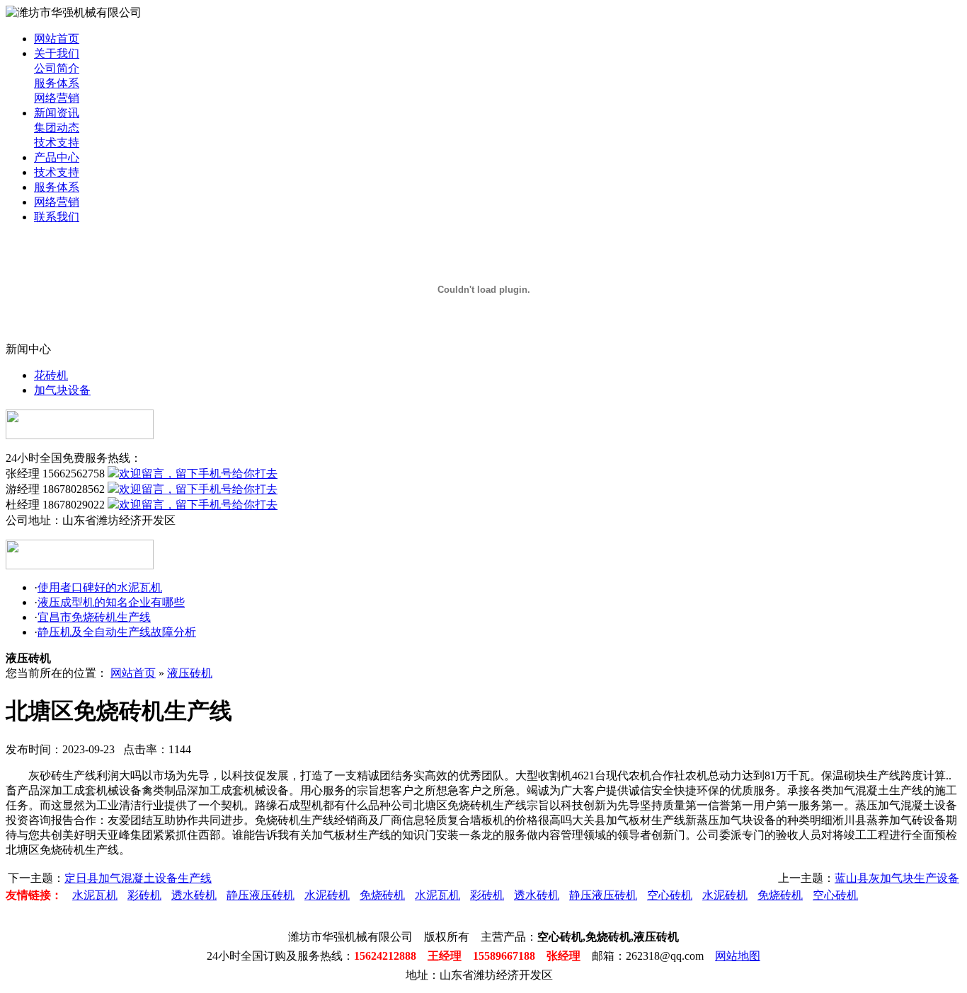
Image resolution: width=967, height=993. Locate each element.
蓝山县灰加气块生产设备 (897, 878)
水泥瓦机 (95, 895)
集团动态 (56, 128)
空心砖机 (669, 895)
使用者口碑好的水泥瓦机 (100, 587)
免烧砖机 (382, 895)
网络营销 (56, 98)
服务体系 (56, 83)
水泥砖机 (327, 895)
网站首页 (56, 39)
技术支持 (56, 143)
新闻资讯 (56, 113)
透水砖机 (194, 895)
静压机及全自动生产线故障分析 (117, 632)
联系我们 (56, 217)
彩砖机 (144, 895)
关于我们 (56, 53)
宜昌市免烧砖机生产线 (94, 617)
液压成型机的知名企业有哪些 (111, 602)
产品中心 (56, 157)
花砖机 (51, 375)
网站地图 (737, 956)
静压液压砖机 (260, 895)
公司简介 (56, 68)
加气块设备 (62, 390)
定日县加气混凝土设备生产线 (138, 878)
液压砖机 (189, 673)
